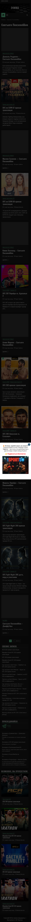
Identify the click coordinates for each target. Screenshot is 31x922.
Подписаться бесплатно (16, 454)
